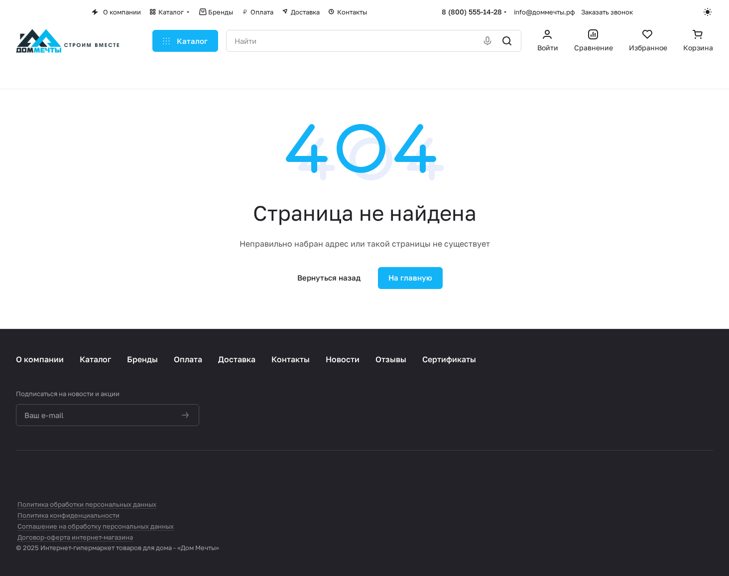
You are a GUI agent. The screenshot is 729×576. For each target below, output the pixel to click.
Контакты (290, 359)
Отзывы (390, 359)
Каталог (95, 359)
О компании (40, 359)
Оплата (188, 359)
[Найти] (507, 41)
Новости (343, 359)
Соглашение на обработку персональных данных (95, 526)
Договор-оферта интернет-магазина (75, 537)
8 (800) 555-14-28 (472, 11)
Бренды (142, 359)
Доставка (236, 359)
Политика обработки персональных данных (86, 504)
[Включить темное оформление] (708, 12)
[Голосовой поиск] (488, 41)
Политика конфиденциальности (68, 515)
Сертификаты (449, 359)
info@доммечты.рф (544, 12)
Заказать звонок (607, 12)
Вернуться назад (329, 277)
